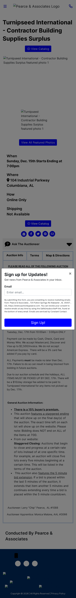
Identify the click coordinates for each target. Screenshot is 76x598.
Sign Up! (38, 323)
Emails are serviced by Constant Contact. (48, 311)
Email (8, 286)
